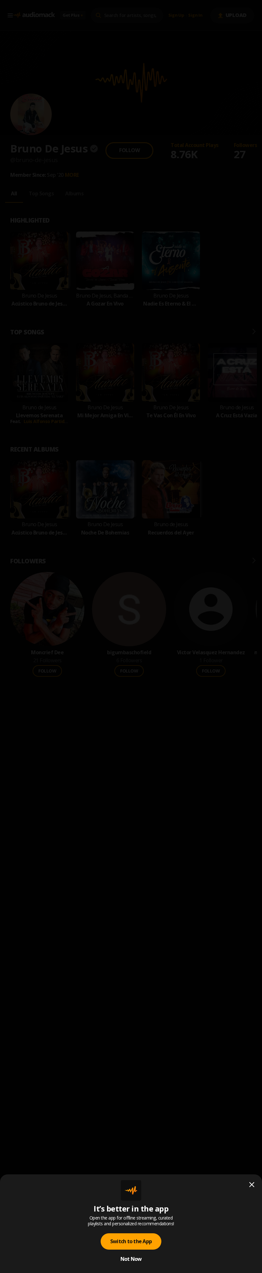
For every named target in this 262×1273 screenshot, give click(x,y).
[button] (131, 636)
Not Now (131, 1258)
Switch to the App (131, 1241)
